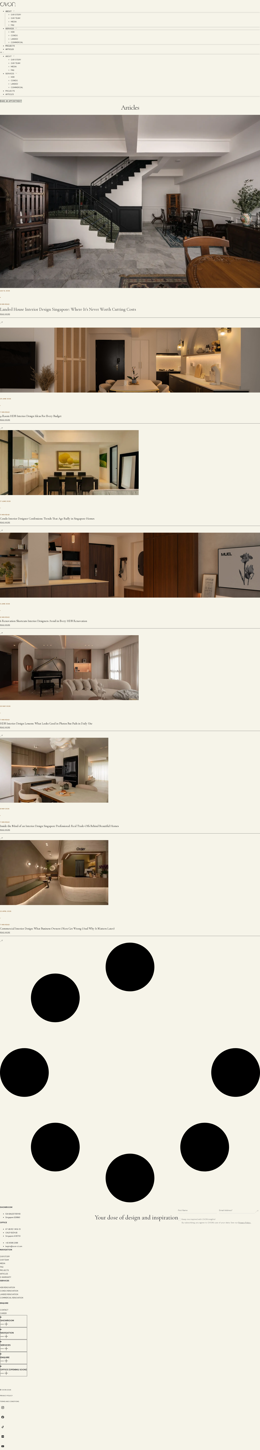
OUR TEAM (15, 18)
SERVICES (9, 28)
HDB (12, 32)
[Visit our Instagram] (2, 1409)
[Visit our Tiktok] (2, 1428)
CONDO (14, 35)
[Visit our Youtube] (2, 1448)
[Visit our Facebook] (2, 1419)
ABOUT (8, 11)
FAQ (12, 25)
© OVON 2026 (5, 1390)
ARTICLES (9, 49)
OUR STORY (16, 14)
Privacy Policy (244, 1222)
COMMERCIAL (17, 42)
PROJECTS (10, 46)
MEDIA (14, 21)
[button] (130, 53)
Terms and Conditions (9, 1401)
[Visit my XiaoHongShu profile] (2, 1438)
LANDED (14, 39)
